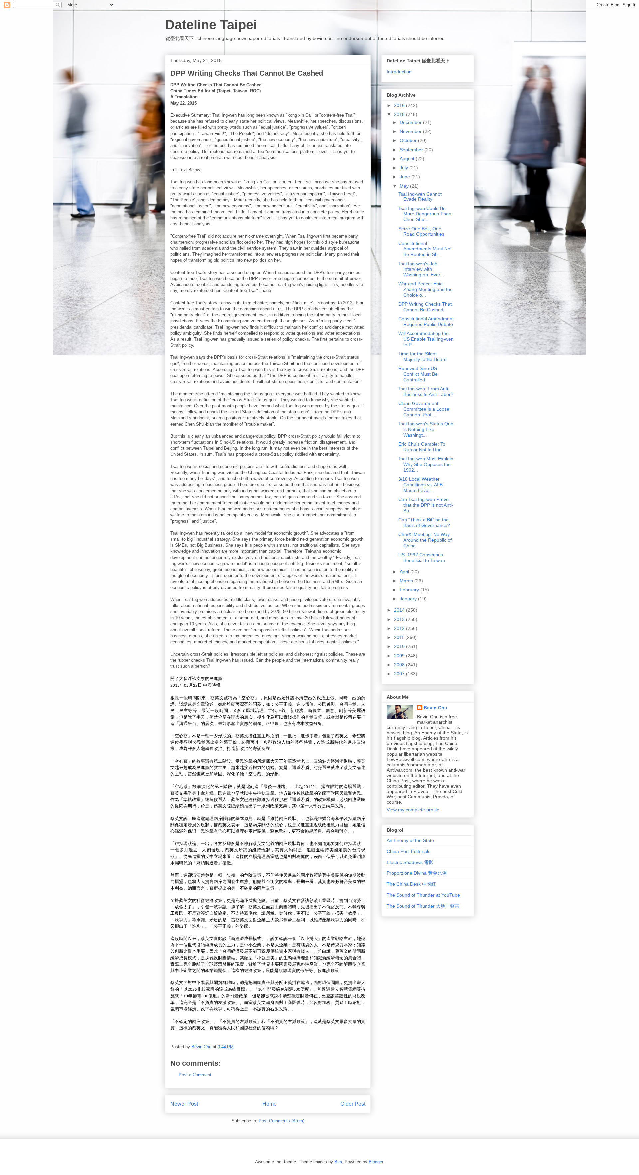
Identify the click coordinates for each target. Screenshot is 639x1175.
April (405, 571)
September (412, 149)
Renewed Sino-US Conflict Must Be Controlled (418, 374)
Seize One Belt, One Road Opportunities (421, 231)
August (408, 158)
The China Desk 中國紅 (411, 884)
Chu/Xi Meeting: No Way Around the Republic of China (425, 540)
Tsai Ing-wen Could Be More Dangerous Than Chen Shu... (424, 214)
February (410, 589)
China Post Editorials (408, 851)
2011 (399, 637)
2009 (400, 655)
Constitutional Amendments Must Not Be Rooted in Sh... (425, 249)
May (405, 186)
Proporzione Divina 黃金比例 (417, 873)
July (404, 167)
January (409, 598)
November (411, 131)
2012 (400, 628)
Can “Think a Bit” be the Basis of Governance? (424, 522)
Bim (338, 1161)
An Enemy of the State (410, 840)
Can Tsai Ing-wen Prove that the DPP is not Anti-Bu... (425, 505)
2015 (400, 114)
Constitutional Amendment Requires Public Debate (426, 321)
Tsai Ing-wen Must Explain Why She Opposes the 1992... (425, 464)
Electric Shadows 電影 (410, 862)
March (407, 580)
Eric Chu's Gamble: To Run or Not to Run (421, 446)
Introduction (399, 71)
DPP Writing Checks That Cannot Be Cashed (425, 306)
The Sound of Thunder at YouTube (423, 895)
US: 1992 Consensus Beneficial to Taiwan (421, 557)
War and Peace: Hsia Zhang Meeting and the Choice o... (425, 289)
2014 (400, 610)
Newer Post (184, 1104)
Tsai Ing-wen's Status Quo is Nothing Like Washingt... (425, 429)
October (409, 140)
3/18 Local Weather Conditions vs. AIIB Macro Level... (420, 484)
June (405, 176)
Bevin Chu (435, 707)
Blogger (376, 1161)
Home (269, 1104)
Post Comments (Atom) (281, 1120)
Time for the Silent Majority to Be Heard (422, 356)
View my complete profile (413, 809)
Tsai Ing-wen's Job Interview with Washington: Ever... (421, 269)
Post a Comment (195, 1074)
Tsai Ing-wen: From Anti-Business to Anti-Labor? (425, 391)
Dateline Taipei (211, 24)
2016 (400, 105)
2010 (400, 646)
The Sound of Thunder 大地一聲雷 (423, 906)
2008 (400, 664)
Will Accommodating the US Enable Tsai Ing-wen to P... (426, 339)
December (411, 122)
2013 (400, 619)
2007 (400, 673)
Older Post (352, 1104)
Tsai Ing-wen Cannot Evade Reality (420, 196)
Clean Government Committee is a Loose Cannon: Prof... (423, 409)
